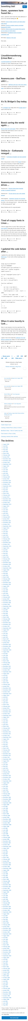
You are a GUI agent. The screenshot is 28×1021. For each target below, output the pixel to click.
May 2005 (5, 897)
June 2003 (5, 939)
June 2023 (5, 510)
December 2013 (7, 710)
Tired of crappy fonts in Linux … (12, 221)
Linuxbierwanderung (6, 61)
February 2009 (6, 815)
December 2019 (7, 582)
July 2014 (5, 697)
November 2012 (7, 733)
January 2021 (6, 560)
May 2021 (5, 553)
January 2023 (6, 519)
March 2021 (6, 557)
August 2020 (6, 570)
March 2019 (6, 595)
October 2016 (6, 648)
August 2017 (6, 630)
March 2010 (6, 792)
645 (18, 356)
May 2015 (5, 679)
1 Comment (12, 142)
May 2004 (5, 919)
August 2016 (6, 651)
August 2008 (6, 826)
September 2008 (7, 824)
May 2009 (5, 810)
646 (22, 356)
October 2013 (6, 713)
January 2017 (6, 642)
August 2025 (6, 466)
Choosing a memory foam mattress (9, 436)
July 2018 (5, 610)
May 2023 (5, 511)
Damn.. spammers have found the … (12, 12)
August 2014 (6, 695)
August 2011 (6, 761)
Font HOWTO (4, 228)
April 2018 (5, 615)
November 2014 (7, 690)
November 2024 (7, 482)
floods (19, 162)
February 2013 (6, 728)
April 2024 (5, 491)
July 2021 (5, 550)
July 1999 (5, 981)
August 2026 (6, 444)
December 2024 (7, 480)
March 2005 (6, 901)
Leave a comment (13, 47)
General (19, 45)
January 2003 (6, 948)
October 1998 (6, 996)
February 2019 (6, 597)
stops (2, 88)
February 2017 (6, 641)
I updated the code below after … (13, 250)
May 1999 (5, 985)
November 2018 (7, 602)
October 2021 (6, 544)
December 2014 (7, 688)
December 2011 (7, 753)
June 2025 (5, 469)
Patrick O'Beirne (7, 394)
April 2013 (5, 724)
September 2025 (7, 464)
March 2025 (6, 475)
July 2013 (5, 719)
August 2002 (6, 957)
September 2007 (7, 846)
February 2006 (6, 881)
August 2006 (6, 870)
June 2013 (5, 721)
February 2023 (6, 517)
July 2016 (5, 653)
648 (2, 358)
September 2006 (7, 868)
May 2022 (5, 533)
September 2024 (7, 486)
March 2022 (6, 537)
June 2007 (5, 852)
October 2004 (6, 910)
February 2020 (6, 579)
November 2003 (7, 930)
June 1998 (5, 1003)
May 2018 (5, 613)
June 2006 (5, 874)
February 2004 (6, 925)
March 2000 (6, 975)
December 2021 (7, 542)
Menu (25, 6)
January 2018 (6, 621)
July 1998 (5, 1001)
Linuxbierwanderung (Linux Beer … (11, 56)
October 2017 (6, 626)
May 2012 (5, 744)
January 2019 (6, 599)
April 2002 (5, 965)
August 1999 (6, 979)
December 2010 (7, 775)
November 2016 (7, 646)
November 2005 (7, 886)
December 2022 (7, 520)
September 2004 (7, 912)
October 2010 (6, 779)
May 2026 (5, 449)
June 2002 (5, 961)
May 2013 (5, 722)
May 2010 (5, 788)
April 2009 (5, 812)
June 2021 (5, 551)
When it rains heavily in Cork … (12, 322)
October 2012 (6, 735)
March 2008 (6, 835)
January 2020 (6, 580)
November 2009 (7, 799)
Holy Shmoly (4, 47)
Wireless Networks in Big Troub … (14, 366)
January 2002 (6, 970)
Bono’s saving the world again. (8, 129)
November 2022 (7, 522)
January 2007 (6, 861)
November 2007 (7, 843)
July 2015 (5, 675)
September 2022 (7, 526)
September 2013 (7, 715)
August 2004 (6, 914)
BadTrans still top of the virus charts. (18, 84)
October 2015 (6, 670)
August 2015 (6, 673)
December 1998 (7, 992)
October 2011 (6, 757)
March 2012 (6, 748)
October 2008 (6, 823)
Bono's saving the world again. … (12, 124)
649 (6, 358)
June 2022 (5, 531)
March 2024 (6, 493)
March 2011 (6, 770)
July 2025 (5, 468)
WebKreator (4, 257)
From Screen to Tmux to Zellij (8, 433)
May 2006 (5, 875)
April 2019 (5, 593)
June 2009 (5, 808)
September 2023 (7, 504)
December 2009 (7, 797)
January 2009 (6, 817)
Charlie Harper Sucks (6, 424)
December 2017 (7, 622)
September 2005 (7, 890)
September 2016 (7, 650)
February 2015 (6, 684)
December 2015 (7, 666)
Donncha (4, 45)
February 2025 (6, 477)
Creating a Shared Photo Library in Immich (11, 427)
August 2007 (6, 848)
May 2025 (5, 471)
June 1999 (5, 983)
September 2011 (7, 759)
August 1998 (6, 999)
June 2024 (5, 488)
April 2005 (5, 899)
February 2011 (6, 772)
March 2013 (6, 726)
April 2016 (5, 659)
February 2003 (6, 946)
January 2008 (6, 839)
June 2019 (5, 590)
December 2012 (7, 732)
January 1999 (6, 990)
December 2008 (7, 819)
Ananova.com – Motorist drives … (13, 183)
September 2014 (7, 693)
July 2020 (5, 571)
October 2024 (6, 484)
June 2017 (5, 633)
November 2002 (7, 952)
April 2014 (5, 702)
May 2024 (5, 489)
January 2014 (6, 708)
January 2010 (6, 795)
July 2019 (5, 588)
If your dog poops (16, 394)
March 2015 (6, 682)
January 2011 (6, 773)
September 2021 (7, 546)
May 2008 (5, 832)
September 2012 (7, 737)
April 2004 (5, 921)
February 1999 (6, 988)
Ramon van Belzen (8, 403)
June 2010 (5, 786)
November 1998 (7, 994)
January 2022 (6, 540)
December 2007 (7, 841)
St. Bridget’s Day (6, 107)
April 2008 (5, 833)
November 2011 (7, 755)
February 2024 (6, 495)
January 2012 (6, 752)
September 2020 (7, 568)
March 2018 (6, 617)
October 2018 (6, 604)
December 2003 (7, 928)
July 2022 (5, 530)
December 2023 (7, 499)
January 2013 (6, 730)
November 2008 (7, 821)
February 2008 (6, 837)
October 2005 (6, 888)
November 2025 (7, 460)
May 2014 (5, 701)
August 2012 (6, 739)
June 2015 (5, 677)
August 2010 (6, 783)
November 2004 (7, 908)
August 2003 (6, 935)
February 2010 (6, 793)
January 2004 (6, 926)
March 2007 (6, 857)
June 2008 (5, 830)
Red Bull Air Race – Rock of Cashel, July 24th (12, 430)
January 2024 (6, 497)
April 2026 (5, 451)
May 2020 (5, 573)
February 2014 (6, 706)
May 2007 (5, 853)
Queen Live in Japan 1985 (17, 378)
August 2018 (6, 608)
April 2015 (5, 681)
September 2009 (7, 803)
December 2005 (7, 884)
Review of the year (11, 37)
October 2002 (6, 954)
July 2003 (5, 937)
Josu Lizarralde (7, 378)
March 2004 (6, 923)
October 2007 (6, 844)
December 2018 (7, 600)
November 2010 (7, 777)
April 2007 (5, 855)
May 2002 (5, 963)
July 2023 (5, 508)
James (5, 413)
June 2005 (5, 895)
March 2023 (6, 515)
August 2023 (6, 506)
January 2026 (6, 457)
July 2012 (5, 741)
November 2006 (7, 864)
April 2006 (5, 877)
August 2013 (6, 717)
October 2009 (6, 801)
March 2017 (6, 639)
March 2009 (6, 813)
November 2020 (7, 564)
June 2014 (5, 699)
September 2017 (7, 628)
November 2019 (7, 584)
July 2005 (5, 894)
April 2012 (5, 746)
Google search (22, 107)
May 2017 (5, 635)
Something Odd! (8, 6)
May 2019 (5, 591)
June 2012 (5, 742)
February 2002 (6, 968)
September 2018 (7, 606)
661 (13, 358)
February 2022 (6, 539)
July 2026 (5, 446)
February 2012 (6, 750)
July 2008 (5, 828)
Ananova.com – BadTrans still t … (13, 79)
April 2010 (5, 790)
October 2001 (6, 972)
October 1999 (6, 977)
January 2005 (6, 904)
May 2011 (5, 766)
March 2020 (6, 577)
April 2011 (5, 768)
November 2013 (7, 712)
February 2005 (6, 903)
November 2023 (7, 500)
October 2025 (6, 462)
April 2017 (5, 637)
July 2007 (5, 850)
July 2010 (5, 784)
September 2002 (7, 955)
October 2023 (6, 502)
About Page (6, 1014)
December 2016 (7, 644)
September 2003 (7, 934)
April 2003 (5, 943)
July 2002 (5, 959)
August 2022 (6, 528)
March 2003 (6, 945)
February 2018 (6, 619)
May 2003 (5, 941)
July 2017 (5, 631)
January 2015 (6, 686)
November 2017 (7, 624)
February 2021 (6, 559)
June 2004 (5, 917)
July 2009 (5, 806)
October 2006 (6, 866)
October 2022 (6, 524)
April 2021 (5, 555)
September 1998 (7, 997)
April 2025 (5, 473)
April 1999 (5, 986)
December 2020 (7, 562)
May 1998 (5, 1005)
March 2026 (6, 453)
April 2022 (5, 535)
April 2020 (5, 575)
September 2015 (7, 671)
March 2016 (6, 661)
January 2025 (6, 479)
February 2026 (6, 455)
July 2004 (5, 915)
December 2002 (7, 950)
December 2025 (7, 459)
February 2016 (6, 662)
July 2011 (5, 763)
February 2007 (6, 859)
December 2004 (7, 906)
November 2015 (7, 668)
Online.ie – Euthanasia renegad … (12, 152)
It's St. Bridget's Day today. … (14, 103)
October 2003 (6, 932)
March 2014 (6, 704)
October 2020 (6, 566)
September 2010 (7, 781)
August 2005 (6, 892)
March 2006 (6, 879)
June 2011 (5, 764)
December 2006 (7, 863)
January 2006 (6, 883)
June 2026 (5, 448)
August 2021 (6, 548)
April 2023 (5, 513)
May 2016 (5, 657)
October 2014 (6, 692)
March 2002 (6, 966)
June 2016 (5, 655)
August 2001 (6, 974)
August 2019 (6, 586)
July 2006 (5, 872)
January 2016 (6, 664)
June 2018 (5, 611)
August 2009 (6, 804)
